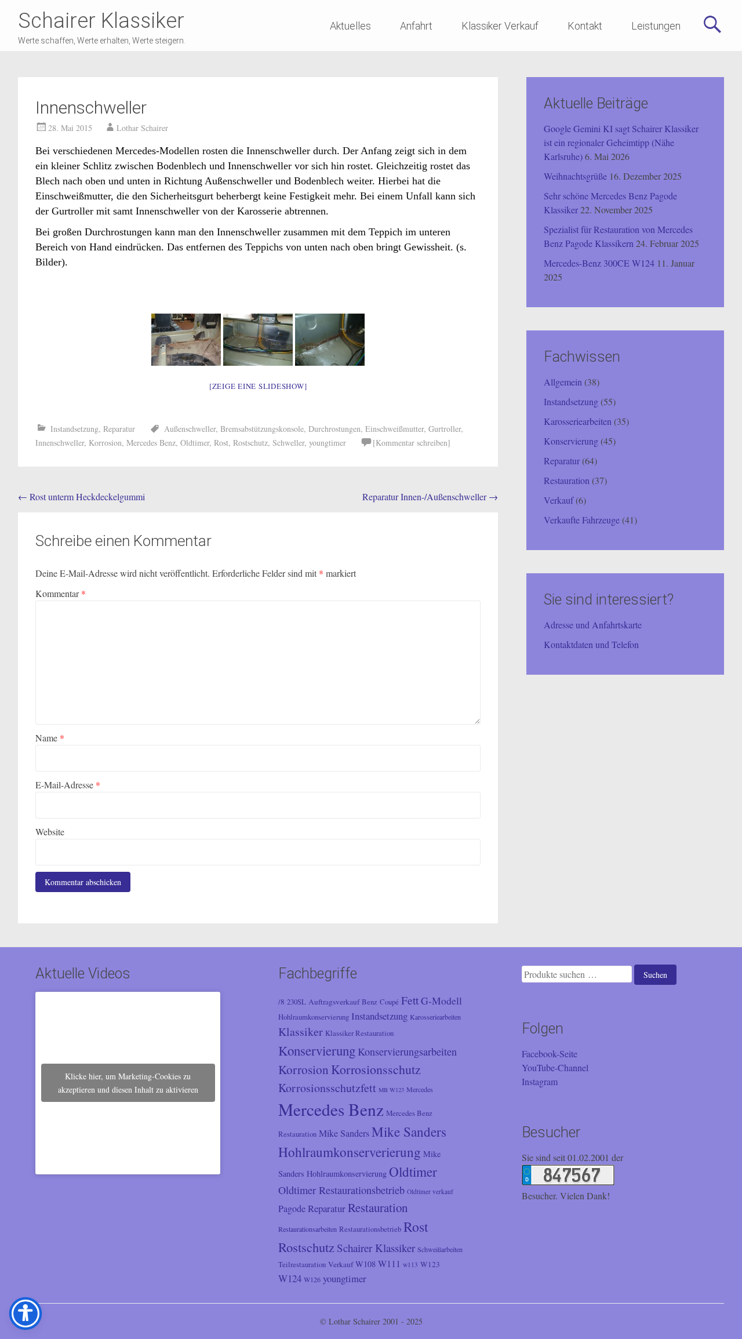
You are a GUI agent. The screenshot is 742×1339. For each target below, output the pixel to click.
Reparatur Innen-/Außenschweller (430, 496)
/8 (281, 1001)
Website (49, 831)
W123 (430, 1264)
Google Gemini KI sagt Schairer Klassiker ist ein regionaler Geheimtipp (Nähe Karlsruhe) (621, 142)
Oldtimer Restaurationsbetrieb (341, 1190)
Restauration (567, 480)
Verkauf (558, 500)
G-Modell (441, 1000)
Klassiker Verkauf (500, 26)
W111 (389, 1263)
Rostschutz (250, 442)
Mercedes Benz (151, 442)
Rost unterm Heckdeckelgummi (81, 496)
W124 (289, 1278)
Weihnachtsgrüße (575, 176)
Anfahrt (416, 26)
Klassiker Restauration (359, 1033)
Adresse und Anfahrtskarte (593, 624)
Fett (410, 999)
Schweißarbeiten (440, 1249)
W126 (312, 1279)
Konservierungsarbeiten (407, 1051)
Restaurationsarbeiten (307, 1229)
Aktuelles (350, 26)
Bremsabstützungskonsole (262, 428)
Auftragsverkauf (333, 1001)
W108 (365, 1263)
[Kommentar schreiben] (411, 442)
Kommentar (60, 593)
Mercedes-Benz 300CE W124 (599, 263)
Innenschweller (59, 442)
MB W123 (391, 1090)
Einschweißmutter (394, 428)
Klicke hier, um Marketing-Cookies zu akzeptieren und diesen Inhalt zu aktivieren (128, 1083)
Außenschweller (190, 428)
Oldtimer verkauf (430, 1191)
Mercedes (419, 1089)
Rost (221, 442)
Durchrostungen (334, 428)
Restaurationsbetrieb (370, 1229)
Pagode (291, 1208)
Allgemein (563, 382)
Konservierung (571, 441)
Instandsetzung (74, 428)
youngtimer (327, 442)
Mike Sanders (344, 1133)
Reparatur (119, 428)
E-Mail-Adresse (67, 784)
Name (49, 738)
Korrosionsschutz (376, 1069)
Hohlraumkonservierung (313, 1017)
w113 (410, 1264)
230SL (296, 1002)
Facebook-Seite (549, 1053)
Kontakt (585, 26)
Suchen (655, 974)
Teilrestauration (302, 1264)
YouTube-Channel (555, 1067)
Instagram (540, 1081)
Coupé (389, 1002)
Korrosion (105, 442)
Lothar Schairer (142, 127)
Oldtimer (194, 442)
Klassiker (300, 1031)
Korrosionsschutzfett (327, 1088)
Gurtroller (444, 428)
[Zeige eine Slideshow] (258, 386)
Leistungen (656, 26)
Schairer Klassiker (101, 21)
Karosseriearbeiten (578, 421)
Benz (369, 1002)
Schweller (288, 442)
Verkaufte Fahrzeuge (582, 520)
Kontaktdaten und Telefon (591, 644)
